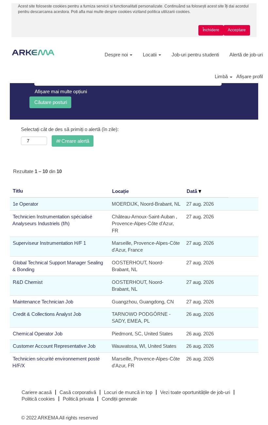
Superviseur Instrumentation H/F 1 (49, 243)
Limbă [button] (222, 76)
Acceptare (237, 30)
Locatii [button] (150, 54)
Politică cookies (38, 399)
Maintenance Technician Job (43, 301)
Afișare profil (249, 76)
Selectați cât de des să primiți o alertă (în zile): (70, 129)
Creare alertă (74, 141)
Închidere (211, 30)
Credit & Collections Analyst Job (47, 314)
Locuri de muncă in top (128, 392)
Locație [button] (120, 191)
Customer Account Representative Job (54, 346)
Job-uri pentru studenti (195, 54)
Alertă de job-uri (246, 54)
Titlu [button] (18, 191)
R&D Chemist (27, 282)
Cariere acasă (37, 392)
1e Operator (25, 204)
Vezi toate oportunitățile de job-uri (195, 392)
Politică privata (78, 399)
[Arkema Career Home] (33, 52)
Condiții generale (119, 399)
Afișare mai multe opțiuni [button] (61, 91)
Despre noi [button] (117, 54)
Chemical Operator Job (37, 333)
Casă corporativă (77, 392)
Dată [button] (192, 191)
